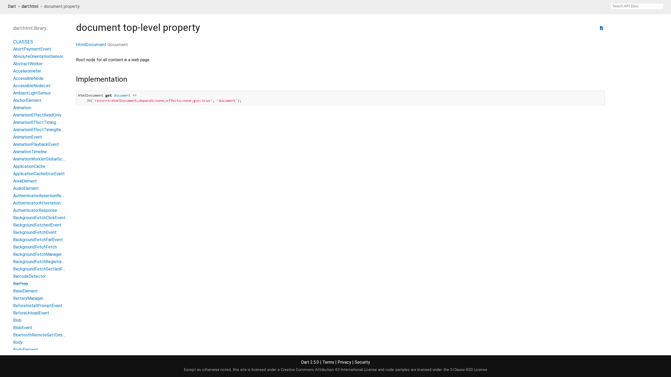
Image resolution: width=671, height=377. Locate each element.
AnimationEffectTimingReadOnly (43, 129)
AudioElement (26, 188)
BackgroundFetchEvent (35, 232)
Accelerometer (27, 71)
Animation (22, 107)
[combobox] (637, 6)
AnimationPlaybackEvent (36, 144)
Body (18, 342)
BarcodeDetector (29, 276)
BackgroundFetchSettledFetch (42, 269)
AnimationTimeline (30, 151)
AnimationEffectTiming (34, 122)
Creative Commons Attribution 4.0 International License (329, 370)
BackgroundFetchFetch (35, 247)
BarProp (20, 283)
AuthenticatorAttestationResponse (46, 203)
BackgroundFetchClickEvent (39, 217)
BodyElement (25, 349)
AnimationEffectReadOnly (37, 115)
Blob (17, 320)
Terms (328, 362)
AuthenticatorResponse (35, 210)
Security (362, 362)
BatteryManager (28, 298)
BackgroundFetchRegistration (40, 261)
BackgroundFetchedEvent (37, 225)
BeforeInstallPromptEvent (37, 305)
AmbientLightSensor (32, 93)
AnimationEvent (27, 137)
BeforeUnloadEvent (31, 313)
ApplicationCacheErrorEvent (39, 173)
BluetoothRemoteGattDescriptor (44, 334)
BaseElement (25, 291)
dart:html (29, 6)
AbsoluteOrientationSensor (38, 56)
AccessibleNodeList (32, 85)
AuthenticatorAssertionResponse (44, 195)
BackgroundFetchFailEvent (38, 239)
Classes (23, 42)
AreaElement (25, 181)
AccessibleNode (28, 78)
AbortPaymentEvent (32, 49)
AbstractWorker (28, 63)
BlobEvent (22, 327)
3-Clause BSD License (468, 370)
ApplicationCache (29, 166)
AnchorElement (27, 100)
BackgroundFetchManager (37, 254)
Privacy (344, 362)
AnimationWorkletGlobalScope (41, 159)
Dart (12, 6)
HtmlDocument (91, 44)
